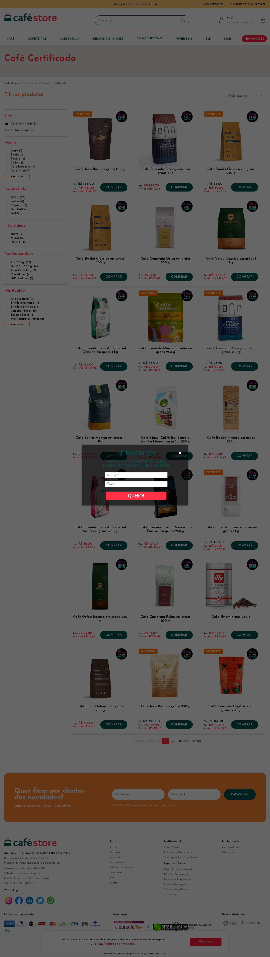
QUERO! (136, 495)
